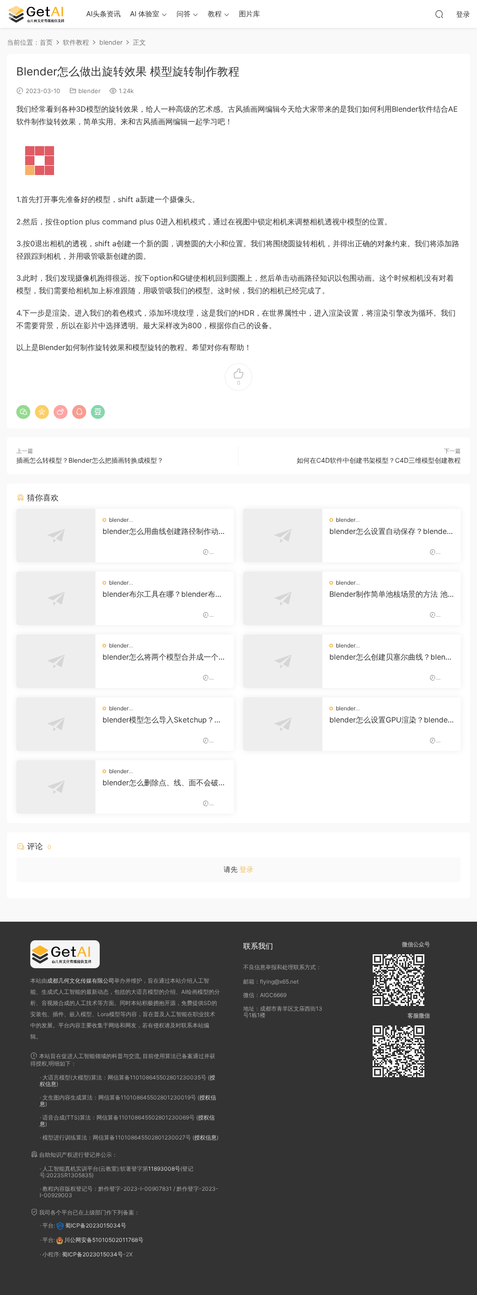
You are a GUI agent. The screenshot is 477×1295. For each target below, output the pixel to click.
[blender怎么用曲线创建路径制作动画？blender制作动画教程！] (55, 535)
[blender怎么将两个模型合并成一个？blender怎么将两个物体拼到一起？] (55, 661)
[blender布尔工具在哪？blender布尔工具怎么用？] (55, 598)
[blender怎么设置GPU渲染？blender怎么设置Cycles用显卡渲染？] (282, 724)
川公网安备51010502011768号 (103, 1239)
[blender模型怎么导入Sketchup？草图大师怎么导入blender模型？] (55, 724)
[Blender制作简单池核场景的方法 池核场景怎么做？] (282, 598)
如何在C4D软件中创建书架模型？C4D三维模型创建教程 (379, 460)
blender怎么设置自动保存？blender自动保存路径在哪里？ (389, 531)
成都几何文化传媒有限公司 (80, 980)
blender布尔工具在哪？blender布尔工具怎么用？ (162, 594)
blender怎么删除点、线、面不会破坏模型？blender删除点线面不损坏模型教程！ (164, 782)
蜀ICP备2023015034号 (95, 1225)
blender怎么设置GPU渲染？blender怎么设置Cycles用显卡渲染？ (389, 719)
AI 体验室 (144, 13)
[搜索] (439, 14)
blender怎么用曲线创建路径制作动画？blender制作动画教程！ (160, 531)
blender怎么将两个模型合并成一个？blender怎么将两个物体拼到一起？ (164, 656)
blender (89, 90)
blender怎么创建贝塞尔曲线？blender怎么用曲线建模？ (389, 656)
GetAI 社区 (39, 14)
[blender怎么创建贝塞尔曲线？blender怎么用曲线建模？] (282, 661)
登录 (246, 869)
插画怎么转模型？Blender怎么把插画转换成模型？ (90, 460)
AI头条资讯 (103, 13)
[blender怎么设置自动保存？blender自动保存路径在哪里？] (282, 535)
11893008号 (164, 1168)
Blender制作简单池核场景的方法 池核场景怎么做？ (388, 594)
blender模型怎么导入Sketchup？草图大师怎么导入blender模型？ (162, 719)
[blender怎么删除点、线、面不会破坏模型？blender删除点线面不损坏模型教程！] (55, 787)
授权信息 (205, 1137)
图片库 (249, 13)
